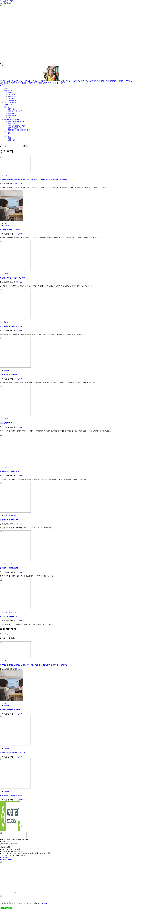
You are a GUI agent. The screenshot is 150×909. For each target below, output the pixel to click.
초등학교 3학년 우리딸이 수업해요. (72, 81)
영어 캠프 (15, 128)
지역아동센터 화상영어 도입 (32, 81)
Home (6, 89)
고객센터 (7, 107)
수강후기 (11, 113)
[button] (4, 85)
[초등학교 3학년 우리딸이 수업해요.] (15, 270)
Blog (12, 119)
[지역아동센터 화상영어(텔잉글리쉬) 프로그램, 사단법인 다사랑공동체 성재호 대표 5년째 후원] (15, 172)
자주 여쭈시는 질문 (15, 111)
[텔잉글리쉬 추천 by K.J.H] (15, 512)
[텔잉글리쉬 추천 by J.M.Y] (15, 609)
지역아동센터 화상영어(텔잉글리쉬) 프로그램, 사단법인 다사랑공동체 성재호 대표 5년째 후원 (34, 179)
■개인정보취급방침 (7, 859)
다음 (6, 634)
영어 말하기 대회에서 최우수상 (121, 81)
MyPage (11, 134)
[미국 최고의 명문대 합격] (15, 367)
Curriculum (12, 94)
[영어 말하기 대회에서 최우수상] (15, 318)
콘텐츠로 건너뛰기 (6, 1)
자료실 (10, 117)
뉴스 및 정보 (12, 123)
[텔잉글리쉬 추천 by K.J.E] (15, 560)
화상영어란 (12, 96)
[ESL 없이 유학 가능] (15, 415)
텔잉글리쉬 (8, 91)
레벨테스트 (8, 105)
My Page (7, 132)
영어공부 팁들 (16, 126)
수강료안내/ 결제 (10, 102)
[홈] (1, 85)
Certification (12, 100)
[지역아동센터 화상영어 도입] (11, 220)
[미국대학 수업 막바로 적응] (15, 464)
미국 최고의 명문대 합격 (29, 83)
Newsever (45, 903)
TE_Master (18, 183)
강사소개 (11, 98)
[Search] (1, 144)
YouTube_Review (10, 515)
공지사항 (11, 109)
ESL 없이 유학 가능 (60, 83)
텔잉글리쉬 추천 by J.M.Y (9, 616)
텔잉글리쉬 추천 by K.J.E (9, 568)
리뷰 (16, 121)
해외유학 (19, 130)
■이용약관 (4, 857)
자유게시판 (12, 115)
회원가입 (11, 140)
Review (6, 225)
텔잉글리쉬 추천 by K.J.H (9, 520)
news (5, 175)
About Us (11, 93)
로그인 (6, 136)
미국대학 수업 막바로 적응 (9, 471)
